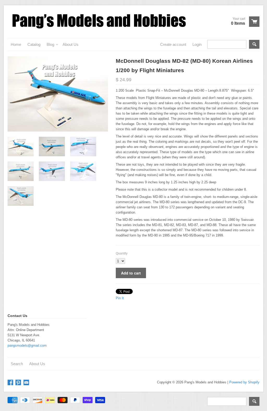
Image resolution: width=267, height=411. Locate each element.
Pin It (120, 298)
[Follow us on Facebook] (11, 382)
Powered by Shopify (244, 382)
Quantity (122, 253)
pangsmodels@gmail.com (27, 345)
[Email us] (26, 382)
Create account (173, 44)
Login (197, 44)
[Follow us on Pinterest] (18, 382)
